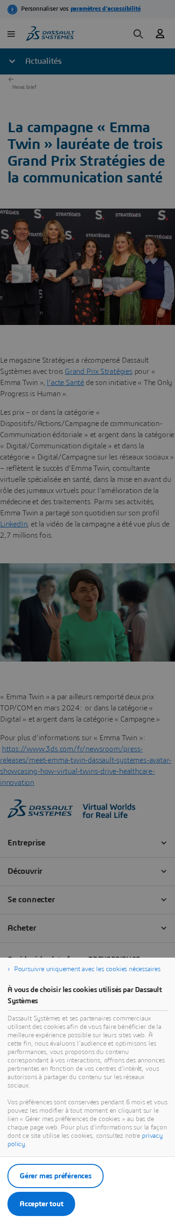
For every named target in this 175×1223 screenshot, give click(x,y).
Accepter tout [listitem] (41, 1204)
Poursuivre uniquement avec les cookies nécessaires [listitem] (87, 969)
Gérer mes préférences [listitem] (55, 1176)
